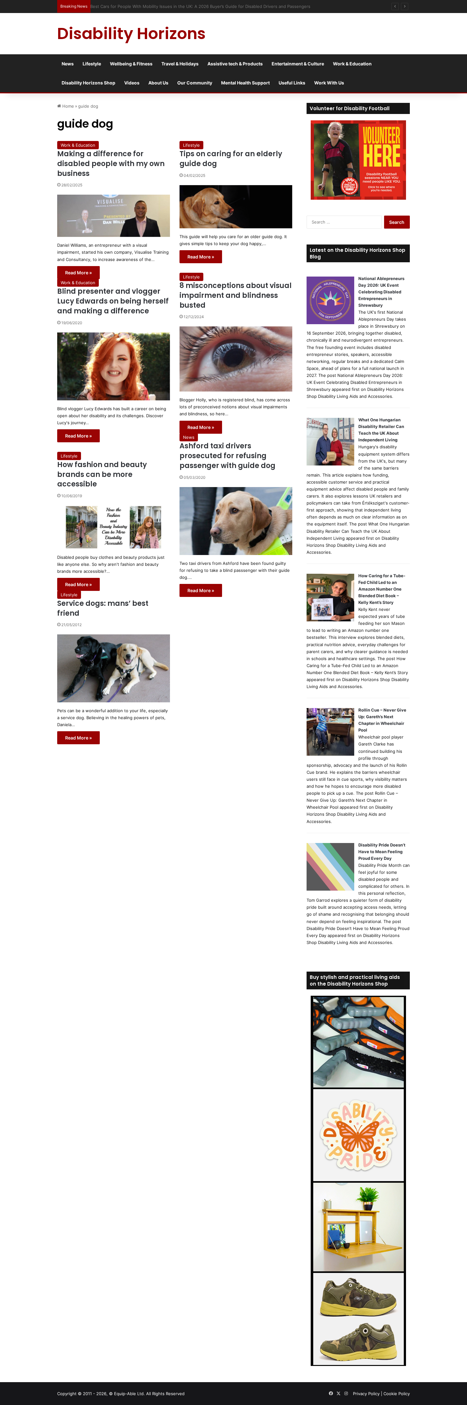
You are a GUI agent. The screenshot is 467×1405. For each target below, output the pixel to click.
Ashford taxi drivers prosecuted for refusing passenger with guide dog (227, 456)
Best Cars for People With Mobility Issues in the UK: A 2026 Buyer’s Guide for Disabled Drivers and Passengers (204, 6)
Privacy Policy (366, 1393)
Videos (131, 82)
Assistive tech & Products (235, 63)
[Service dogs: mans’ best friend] (113, 668)
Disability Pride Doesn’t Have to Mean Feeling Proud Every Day (381, 851)
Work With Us (329, 82)
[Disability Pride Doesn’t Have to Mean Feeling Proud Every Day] (330, 889)
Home (67, 106)
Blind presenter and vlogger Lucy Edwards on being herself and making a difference (113, 301)
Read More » (78, 272)
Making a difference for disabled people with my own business (111, 163)
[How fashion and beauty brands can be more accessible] (113, 527)
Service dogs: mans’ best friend (102, 608)
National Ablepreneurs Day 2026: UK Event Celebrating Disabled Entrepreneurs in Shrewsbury (381, 292)
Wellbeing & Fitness (131, 63)
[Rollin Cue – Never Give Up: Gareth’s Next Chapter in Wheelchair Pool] (330, 754)
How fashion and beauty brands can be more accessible (102, 474)
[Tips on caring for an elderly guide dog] (235, 207)
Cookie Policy (396, 1393)
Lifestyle (92, 63)
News (68, 63)
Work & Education (352, 63)
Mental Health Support (245, 82)
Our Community (194, 82)
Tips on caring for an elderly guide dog (230, 159)
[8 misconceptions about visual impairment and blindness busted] (235, 358)
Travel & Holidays (180, 63)
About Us (158, 82)
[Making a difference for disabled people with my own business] (113, 216)
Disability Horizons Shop (88, 82)
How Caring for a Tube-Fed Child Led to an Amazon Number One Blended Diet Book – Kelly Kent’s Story (381, 589)
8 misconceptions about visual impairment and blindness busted (235, 295)
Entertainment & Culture (298, 63)
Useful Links (292, 82)
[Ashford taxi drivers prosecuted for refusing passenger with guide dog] (235, 521)
